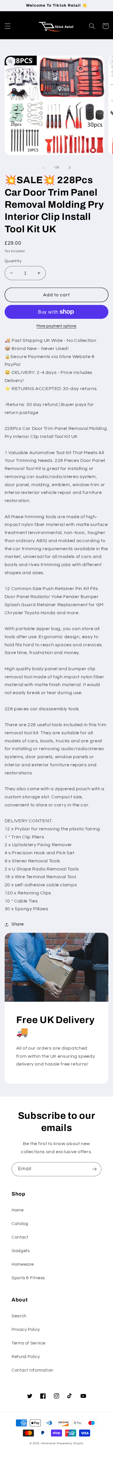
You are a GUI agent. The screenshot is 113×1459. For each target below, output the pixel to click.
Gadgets (21, 1251)
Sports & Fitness (28, 1278)
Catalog (20, 1224)
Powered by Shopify (70, 1443)
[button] (7, 26)
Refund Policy (26, 1357)
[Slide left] (43, 167)
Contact (20, 1237)
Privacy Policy (26, 1329)
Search (19, 1316)
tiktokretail (48, 1443)
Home (18, 1210)
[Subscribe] (94, 1169)
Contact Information (32, 1370)
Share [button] (18, 924)
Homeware (23, 1264)
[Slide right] (69, 167)
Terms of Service (28, 1343)
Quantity (13, 261)
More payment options (56, 326)
